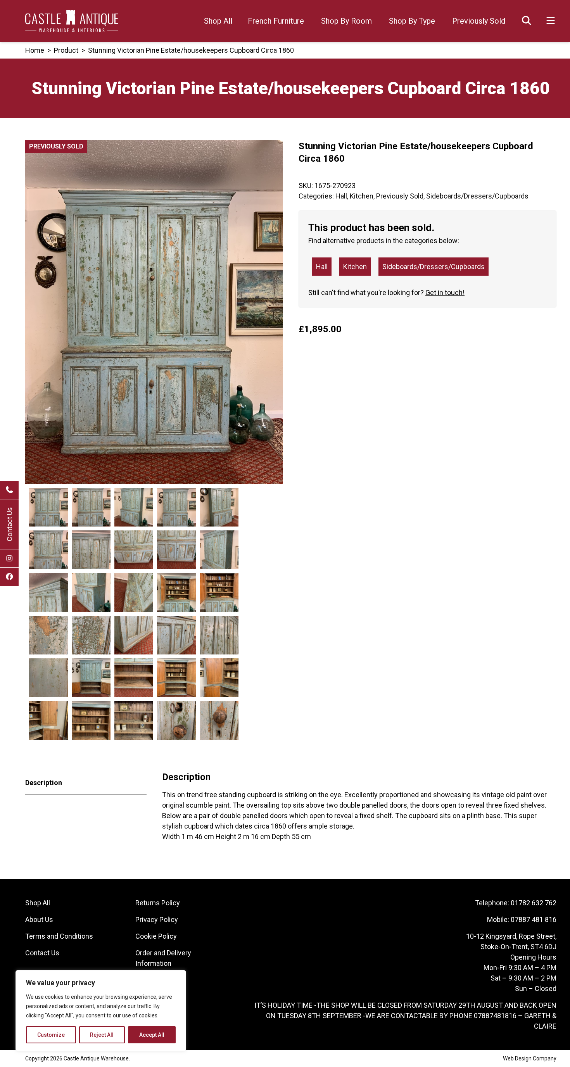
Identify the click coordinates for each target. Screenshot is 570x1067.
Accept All (151, 1035)
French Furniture (276, 21)
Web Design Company (529, 1058)
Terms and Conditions (59, 936)
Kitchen (361, 196)
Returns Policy (157, 903)
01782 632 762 (533, 903)
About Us (39, 919)
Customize (51, 1035)
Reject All (102, 1035)
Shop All (218, 21)
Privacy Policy (156, 919)
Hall (341, 196)
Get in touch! (445, 292)
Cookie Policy (156, 936)
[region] (101, 1010)
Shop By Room (346, 21)
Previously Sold (478, 21)
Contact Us (9, 524)
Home (34, 50)
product (66, 50)
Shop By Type (412, 21)
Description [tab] (43, 783)
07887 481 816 (533, 919)
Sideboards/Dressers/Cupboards (477, 196)
